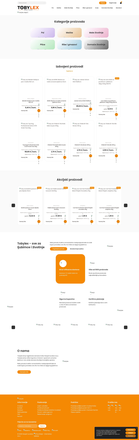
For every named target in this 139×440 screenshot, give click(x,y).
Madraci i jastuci (82, 98)
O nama (20, 406)
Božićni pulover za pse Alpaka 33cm (30, 208)
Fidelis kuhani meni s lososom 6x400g (56, 208)
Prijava (103, 3)
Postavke (130, 436)
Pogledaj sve (69, 71)
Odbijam (130, 433)
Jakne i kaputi (30, 205)
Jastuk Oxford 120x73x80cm (82, 101)
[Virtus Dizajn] (44, 435)
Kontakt (19, 408)
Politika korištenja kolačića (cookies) (49, 410)
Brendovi (119, 8)
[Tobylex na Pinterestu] (120, 409)
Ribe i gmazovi (87, 8)
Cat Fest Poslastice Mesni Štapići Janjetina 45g (109, 208)
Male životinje (68, 8)
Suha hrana (108, 98)
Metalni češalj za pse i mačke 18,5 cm (30, 101)
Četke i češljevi (30, 98)
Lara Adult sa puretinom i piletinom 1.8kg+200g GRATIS (108, 101)
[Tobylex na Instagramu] (116, 409)
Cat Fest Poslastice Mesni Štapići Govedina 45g (83, 208)
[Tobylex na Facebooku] (109, 409)
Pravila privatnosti (43, 408)
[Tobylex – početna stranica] (69, 399)
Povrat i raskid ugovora (44, 412)
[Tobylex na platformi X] (112, 409)
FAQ (18, 414)
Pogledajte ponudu (59, 249)
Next (125, 205)
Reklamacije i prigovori (44, 414)
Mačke (59, 8)
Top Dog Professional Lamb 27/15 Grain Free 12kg (31, 145)
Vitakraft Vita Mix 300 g (108, 145)
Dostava (20, 410)
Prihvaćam (131, 430)
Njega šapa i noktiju (56, 98)
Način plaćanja (22, 412)
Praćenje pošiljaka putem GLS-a (81, 408)
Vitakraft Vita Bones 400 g (82, 145)
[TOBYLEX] (28, 8)
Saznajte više (24, 372)
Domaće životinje (107, 8)
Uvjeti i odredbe (42, 406)
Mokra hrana (56, 205)
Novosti (19, 416)
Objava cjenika (75, 412)
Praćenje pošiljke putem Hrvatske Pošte (83, 406)
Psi (53, 8)
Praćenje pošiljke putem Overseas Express (84, 410)
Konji (96, 8)
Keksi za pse (57, 142)
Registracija (112, 3)
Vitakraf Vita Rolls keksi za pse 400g (57, 145)
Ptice (77, 8)
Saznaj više (24, 110)
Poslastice (82, 205)
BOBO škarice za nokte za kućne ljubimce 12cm (56, 101)
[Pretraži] (44, 3)
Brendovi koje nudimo (77, 249)
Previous (13, 205)
